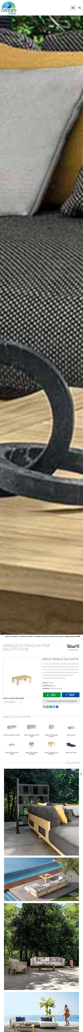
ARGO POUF (71, 735)
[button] (73, 7)
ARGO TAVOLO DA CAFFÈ (12, 753)
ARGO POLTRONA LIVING (51, 735)
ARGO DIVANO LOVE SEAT (31, 735)
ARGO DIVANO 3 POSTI (12, 735)
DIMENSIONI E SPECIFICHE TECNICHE (62, 701)
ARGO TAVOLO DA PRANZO (51, 753)
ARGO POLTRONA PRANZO (31, 753)
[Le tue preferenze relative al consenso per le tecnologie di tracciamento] (81, 774)
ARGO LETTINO (71, 752)
